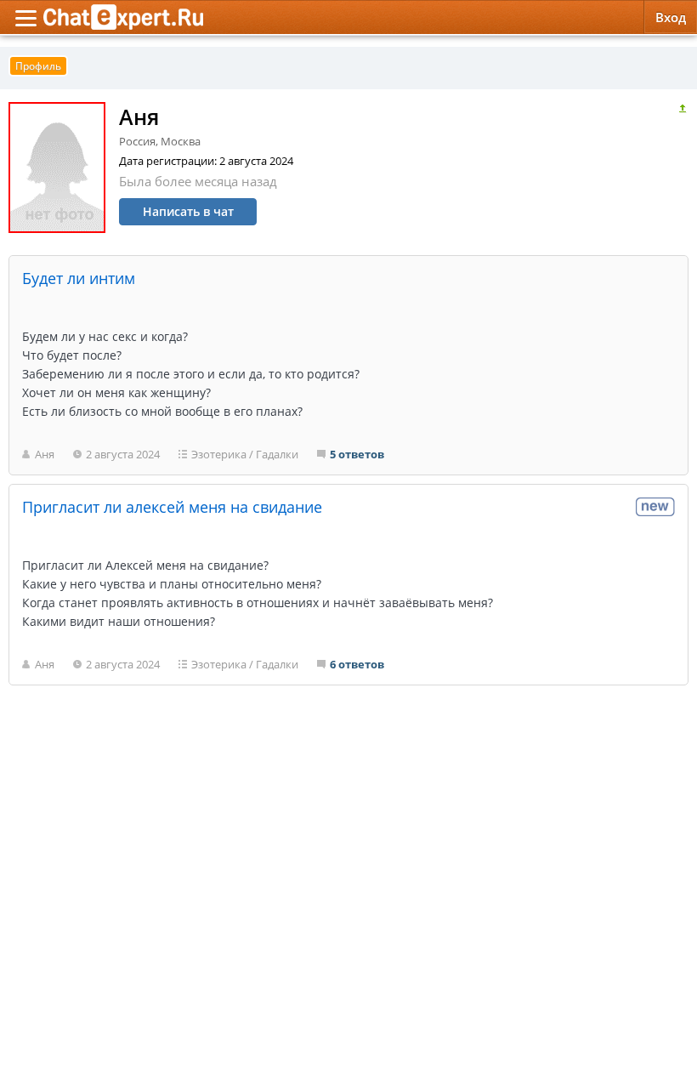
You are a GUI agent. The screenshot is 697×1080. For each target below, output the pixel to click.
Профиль (38, 66)
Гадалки (277, 454)
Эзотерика (218, 454)
